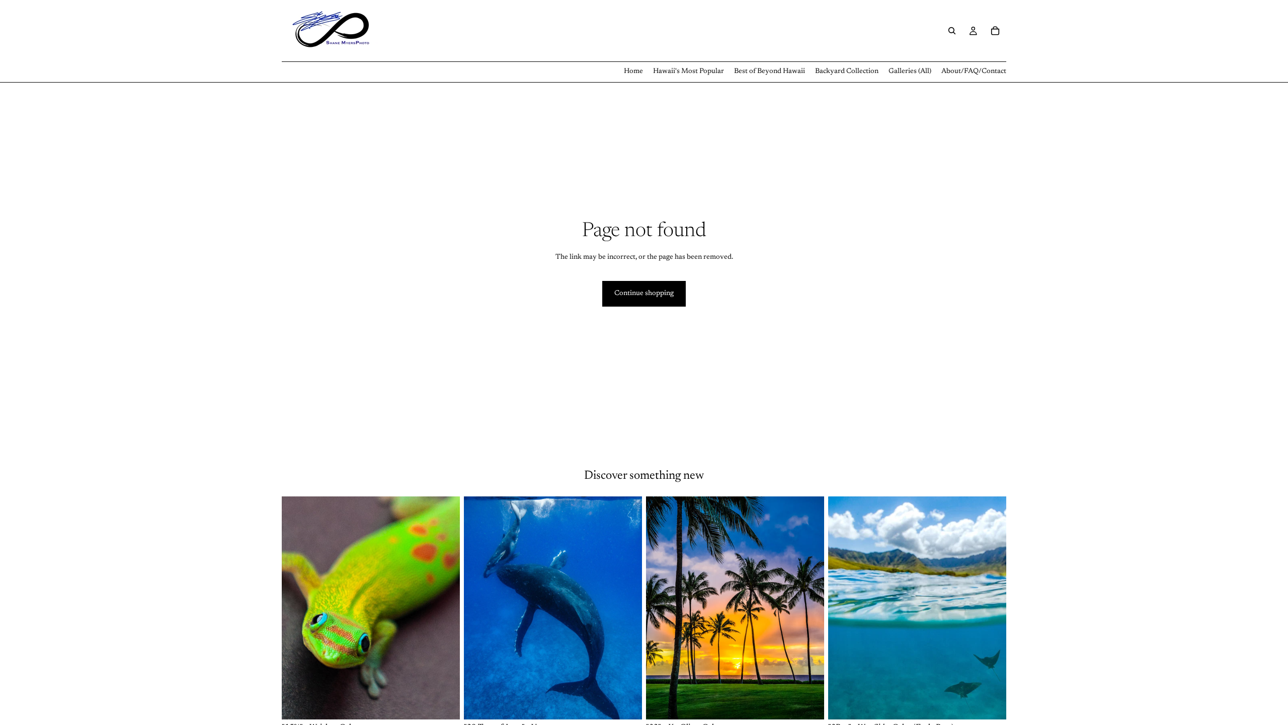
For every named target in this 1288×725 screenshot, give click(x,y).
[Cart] (995, 31)
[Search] (952, 31)
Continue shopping (644, 293)
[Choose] (444, 704)
